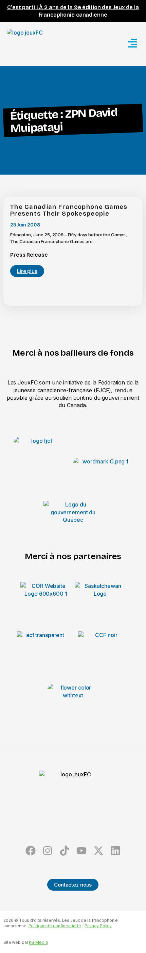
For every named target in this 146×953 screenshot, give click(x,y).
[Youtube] (81, 850)
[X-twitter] (98, 850)
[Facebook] (30, 850)
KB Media (38, 942)
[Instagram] (47, 850)
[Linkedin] (115, 850)
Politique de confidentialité (55, 925)
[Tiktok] (64, 850)
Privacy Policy (98, 925)
